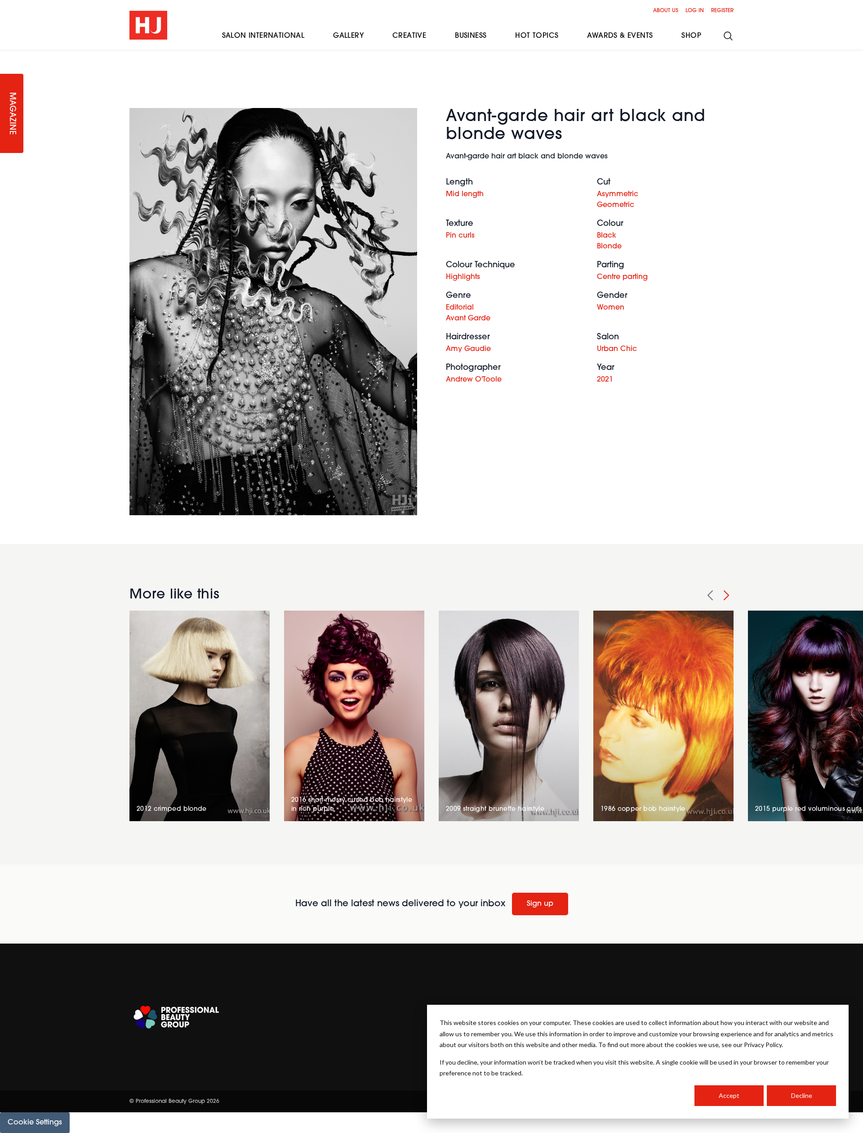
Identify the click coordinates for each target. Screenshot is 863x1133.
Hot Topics (536, 36)
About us (665, 10)
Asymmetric (617, 194)
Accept (729, 1095)
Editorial (460, 307)
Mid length (465, 194)
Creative (409, 36)
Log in (694, 10)
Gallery (348, 36)
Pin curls (460, 235)
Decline (801, 1095)
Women (610, 307)
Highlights (463, 277)
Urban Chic (617, 349)
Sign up (540, 904)
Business (470, 36)
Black (606, 235)
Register (722, 10)
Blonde (609, 246)
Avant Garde (468, 318)
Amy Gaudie (468, 349)
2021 (605, 379)
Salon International (263, 36)
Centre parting (622, 277)
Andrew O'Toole (474, 379)
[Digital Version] (7, 56)
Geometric (615, 205)
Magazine (12, 113)
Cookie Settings (35, 1122)
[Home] (148, 25)
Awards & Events (620, 36)
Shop (691, 36)
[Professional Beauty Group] (176, 1017)
